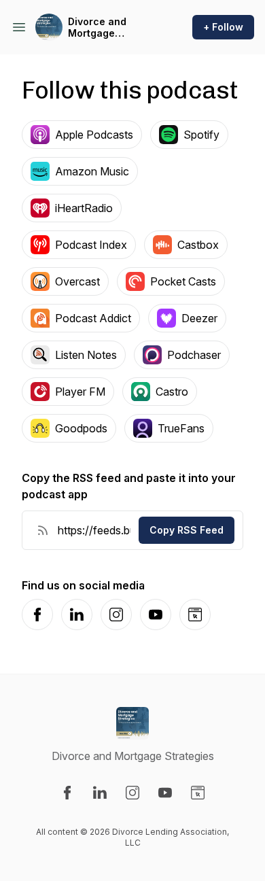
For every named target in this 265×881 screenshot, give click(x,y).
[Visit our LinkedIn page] (100, 792)
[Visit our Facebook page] (67, 792)
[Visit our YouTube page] (165, 792)
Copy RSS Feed (186, 530)
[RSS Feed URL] (43, 530)
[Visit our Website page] (198, 792)
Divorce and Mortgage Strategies (97, 27)
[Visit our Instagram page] (132, 792)
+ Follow (223, 27)
